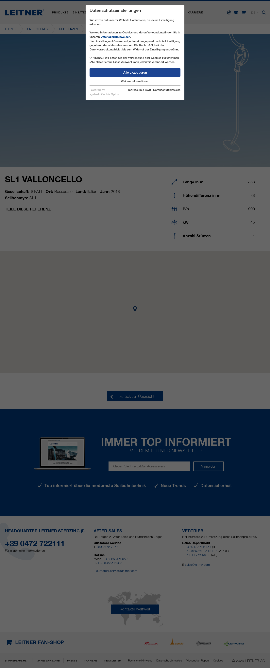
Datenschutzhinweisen (115, 37)
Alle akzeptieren (135, 72)
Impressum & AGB (139, 89)
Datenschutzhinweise (166, 89)
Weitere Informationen (135, 81)
